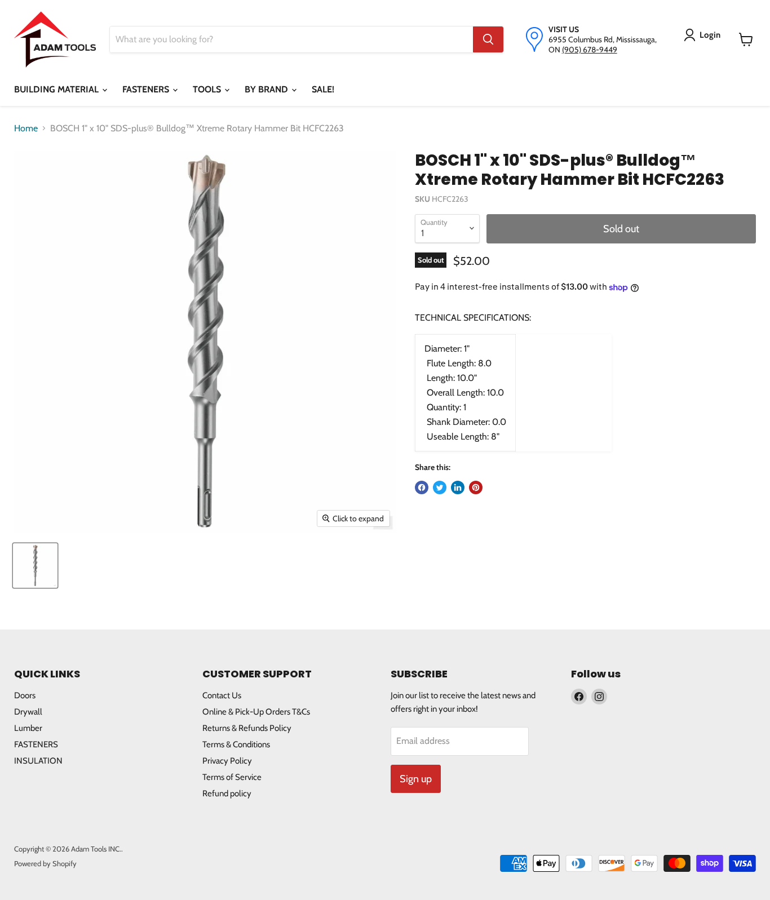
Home (26, 128)
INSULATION (38, 761)
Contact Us (221, 695)
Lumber (28, 728)
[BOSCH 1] (35, 565)
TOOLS (208, 89)
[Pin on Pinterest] (476, 487)
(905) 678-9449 (589, 50)
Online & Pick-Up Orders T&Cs (256, 712)
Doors (25, 695)
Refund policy (226, 793)
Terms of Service (232, 777)
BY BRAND (267, 89)
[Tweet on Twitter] (439, 487)
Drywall (28, 712)
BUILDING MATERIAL (57, 89)
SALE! (323, 89)
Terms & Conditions (236, 744)
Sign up (416, 779)
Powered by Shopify (45, 863)
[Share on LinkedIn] (457, 487)
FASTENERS (146, 89)
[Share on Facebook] (421, 487)
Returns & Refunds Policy (246, 728)
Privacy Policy (227, 761)
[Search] (488, 39)
